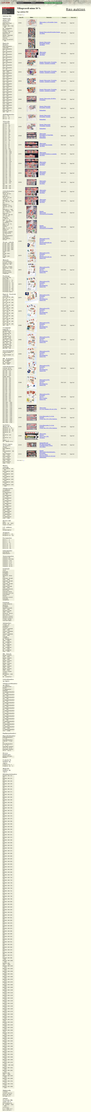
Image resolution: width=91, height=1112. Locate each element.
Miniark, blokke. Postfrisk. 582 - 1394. (8, 264)
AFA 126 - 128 (7, 158)
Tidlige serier (7, 368)
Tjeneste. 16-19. (8, 566)
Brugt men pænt (7, 1094)
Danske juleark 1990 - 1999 (7, 667)
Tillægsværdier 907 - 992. (7, 507)
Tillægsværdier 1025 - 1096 (7, 509)
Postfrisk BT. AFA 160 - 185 (8, 322)
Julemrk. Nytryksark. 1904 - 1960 (8, 674)
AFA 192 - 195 (7, 188)
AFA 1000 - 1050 (7, 402)
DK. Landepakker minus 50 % (7, 29)
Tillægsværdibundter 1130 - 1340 (9, 725)
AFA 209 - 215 (7, 372)
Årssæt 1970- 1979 (8, 246)
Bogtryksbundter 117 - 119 (7, 79)
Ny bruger (51, 2)
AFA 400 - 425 (7, 382)
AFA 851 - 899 (7, 395)
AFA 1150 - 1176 (7, 406)
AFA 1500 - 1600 (7, 419)
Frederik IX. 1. (7, 764)
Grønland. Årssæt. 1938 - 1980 (8, 579)
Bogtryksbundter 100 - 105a (7, 71)
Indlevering (6, 12)
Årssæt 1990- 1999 (8, 249)
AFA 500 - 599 (7, 386)
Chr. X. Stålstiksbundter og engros (8, 236)
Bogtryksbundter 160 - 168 (7, 98)
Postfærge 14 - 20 (8, 283)
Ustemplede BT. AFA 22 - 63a (7, 331)
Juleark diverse (7, 1093)
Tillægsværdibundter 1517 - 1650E (9, 730)
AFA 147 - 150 (7, 168)
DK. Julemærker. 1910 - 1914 (7, 643)
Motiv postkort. (7, 1110)
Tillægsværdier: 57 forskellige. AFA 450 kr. (43, 163)
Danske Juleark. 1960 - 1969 (7, 659)
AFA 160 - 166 (7, 174)
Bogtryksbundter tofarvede (7, 47)
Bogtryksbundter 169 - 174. (7, 100)
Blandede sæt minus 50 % (6, 33)
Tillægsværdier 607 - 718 (7, 499)
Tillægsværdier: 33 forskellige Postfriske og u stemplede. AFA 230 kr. (48, 154)
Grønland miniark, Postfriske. (8, 590)
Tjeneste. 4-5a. (7, 560)
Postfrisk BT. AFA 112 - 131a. (8, 308)
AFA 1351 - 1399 (7, 414)
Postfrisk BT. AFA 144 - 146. (8, 314)
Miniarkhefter (7, 270)
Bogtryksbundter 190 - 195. (7, 108)
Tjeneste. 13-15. (8, 564)
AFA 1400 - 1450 (7, 415)
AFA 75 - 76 (6, 143)
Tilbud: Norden (7, 619)
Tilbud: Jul (6, 624)
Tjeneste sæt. (7, 557)
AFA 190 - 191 (7, 187)
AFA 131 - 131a (7, 161)
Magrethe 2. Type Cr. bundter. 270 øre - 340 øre (8, 211)
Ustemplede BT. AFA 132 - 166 (7, 342)
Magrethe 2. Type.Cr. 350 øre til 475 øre (8, 215)
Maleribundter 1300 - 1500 (7, 460)
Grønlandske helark (6, 595)
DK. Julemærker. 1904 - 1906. (7, 640)
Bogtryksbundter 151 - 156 (7, 92)
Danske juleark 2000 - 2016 (7, 669)
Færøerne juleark (8, 616)
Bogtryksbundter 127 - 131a (7, 84)
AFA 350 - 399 (7, 381)
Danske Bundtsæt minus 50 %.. (8, 36)
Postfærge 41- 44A (8, 288)
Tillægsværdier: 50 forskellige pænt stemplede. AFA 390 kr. (46, 145)
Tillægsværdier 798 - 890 (7, 504)
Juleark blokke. (7, 671)
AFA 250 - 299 (7, 378)
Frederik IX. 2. (8, 766)
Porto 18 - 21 (7, 545)
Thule (4, 570)
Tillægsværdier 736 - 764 (7, 501)
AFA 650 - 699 (7, 389)
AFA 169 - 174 (7, 177)
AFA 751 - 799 (7, 392)
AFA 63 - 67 (6, 138)
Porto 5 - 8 (6, 541)
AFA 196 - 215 (7, 371)
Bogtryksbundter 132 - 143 (7, 87)
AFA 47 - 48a (6, 130)
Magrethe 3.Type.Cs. (6, 218)
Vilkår (4, 9)
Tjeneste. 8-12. (7, 563)
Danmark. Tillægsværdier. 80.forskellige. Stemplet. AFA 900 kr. (45, 44)
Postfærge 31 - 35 (8, 286)
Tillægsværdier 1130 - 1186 (7, 512)
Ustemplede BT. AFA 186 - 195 (7, 347)
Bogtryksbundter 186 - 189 (7, 106)
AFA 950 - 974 (7, 399)
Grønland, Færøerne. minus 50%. (7, 576)
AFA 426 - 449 (7, 384)
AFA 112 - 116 (7, 154)
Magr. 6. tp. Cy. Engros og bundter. (8, 229)
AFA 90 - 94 (6, 146)
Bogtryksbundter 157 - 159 (7, 95)
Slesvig (5, 38)
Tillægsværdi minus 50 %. (6, 490)
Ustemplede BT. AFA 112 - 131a (7, 339)
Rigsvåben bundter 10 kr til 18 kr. (8, 747)
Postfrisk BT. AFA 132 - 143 (8, 311)
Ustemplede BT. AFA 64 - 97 (7, 334)
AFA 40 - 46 (6, 128)
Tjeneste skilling (8, 559)
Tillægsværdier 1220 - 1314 (7, 515)
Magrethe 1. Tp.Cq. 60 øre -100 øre (7, 194)
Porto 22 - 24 (7, 546)
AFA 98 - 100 (6, 148)
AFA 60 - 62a (6, 137)
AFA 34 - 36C (6, 126)
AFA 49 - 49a (6, 131)
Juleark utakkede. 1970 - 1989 (8, 635)
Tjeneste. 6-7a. (7, 562)
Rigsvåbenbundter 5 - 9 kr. (8, 744)
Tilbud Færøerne (7, 604)
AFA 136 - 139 (7, 164)
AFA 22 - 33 (6, 124)
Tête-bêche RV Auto (8, 523)
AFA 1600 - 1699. (8, 421)
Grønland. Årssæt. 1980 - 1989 (8, 581)
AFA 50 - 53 (6, 133)
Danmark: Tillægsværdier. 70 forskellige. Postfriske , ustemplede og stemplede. (48, 63)
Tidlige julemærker (6, 637)
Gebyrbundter (6, 553)
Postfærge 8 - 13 (8, 281)
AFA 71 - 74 (6, 141)
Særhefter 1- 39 (7, 428)
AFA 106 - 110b (7, 153)
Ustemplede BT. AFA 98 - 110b (7, 337)
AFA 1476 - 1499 (7, 418)
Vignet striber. (7, 524)
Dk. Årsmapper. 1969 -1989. (7, 361)
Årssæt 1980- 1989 (8, 248)
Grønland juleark (8, 597)
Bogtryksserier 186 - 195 (7, 111)
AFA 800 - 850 (7, 394)
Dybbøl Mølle (6, 376)
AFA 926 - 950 (7, 398)
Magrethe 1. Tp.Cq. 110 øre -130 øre (7, 198)
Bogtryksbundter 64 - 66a (7, 60)
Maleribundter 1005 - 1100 (7, 454)
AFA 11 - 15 (6, 117)
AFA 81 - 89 (6, 144)
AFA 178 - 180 (7, 180)
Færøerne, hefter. (8, 613)
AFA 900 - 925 (7, 396)
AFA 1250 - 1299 (7, 411)
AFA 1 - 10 (6, 116)
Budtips (5, 13)
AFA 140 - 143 (7, 166)
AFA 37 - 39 (6, 127)
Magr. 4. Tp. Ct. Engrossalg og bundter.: (7, 221)
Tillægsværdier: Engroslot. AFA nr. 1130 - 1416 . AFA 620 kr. (44, 435)
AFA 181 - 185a (7, 181)
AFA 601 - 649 (7, 388)
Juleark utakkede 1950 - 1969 (8, 629)
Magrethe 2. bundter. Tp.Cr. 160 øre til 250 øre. (7, 206)
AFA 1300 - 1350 (7, 412)
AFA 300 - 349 (7, 379)
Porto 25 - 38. (7, 548)
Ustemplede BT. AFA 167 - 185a (7, 345)
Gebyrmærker (6, 552)
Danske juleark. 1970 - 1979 (7, 661)
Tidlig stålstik (7, 369)
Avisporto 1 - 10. (8, 534)
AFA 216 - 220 (7, 374)
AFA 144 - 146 (7, 167)
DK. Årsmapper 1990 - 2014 (7, 363)
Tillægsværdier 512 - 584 (7, 496)
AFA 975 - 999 (7, 401)
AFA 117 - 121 (7, 156)
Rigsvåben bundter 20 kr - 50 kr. (8, 750)
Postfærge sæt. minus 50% (7, 278)
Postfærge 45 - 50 (8, 290)
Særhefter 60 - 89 (8, 431)
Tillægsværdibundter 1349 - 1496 (9, 727)
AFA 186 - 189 (7, 185)
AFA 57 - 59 (6, 136)
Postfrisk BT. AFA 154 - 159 (8, 319)
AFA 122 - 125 (7, 157)
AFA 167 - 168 (7, 176)
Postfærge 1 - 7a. (8, 280)
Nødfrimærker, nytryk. (7, 239)
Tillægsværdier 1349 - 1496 (7, 517)
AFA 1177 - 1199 (7, 408)
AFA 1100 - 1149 (7, 405)
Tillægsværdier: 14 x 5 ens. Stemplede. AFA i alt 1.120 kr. (48, 408)
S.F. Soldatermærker (7, 529)
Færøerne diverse (8, 617)
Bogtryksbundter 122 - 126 (7, 82)
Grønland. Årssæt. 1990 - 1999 (8, 584)
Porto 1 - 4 (6, 539)
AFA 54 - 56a (6, 134)
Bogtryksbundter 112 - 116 (7, 76)
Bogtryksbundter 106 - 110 (7, 74)
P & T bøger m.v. (8, 1108)
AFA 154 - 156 (7, 171)
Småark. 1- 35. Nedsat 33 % (8, 441)
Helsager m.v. (7, 1096)
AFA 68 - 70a (6, 140)
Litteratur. (6, 1107)
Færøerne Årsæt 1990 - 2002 (7, 611)
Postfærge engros (8, 291)
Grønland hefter (7, 591)
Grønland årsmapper (5, 572)
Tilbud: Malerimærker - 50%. (7, 448)
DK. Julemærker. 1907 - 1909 (7, 645)
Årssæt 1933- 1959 (8, 245)
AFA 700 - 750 (7, 391)
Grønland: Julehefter (6, 599)
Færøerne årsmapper (5, 606)
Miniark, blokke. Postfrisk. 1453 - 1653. (8, 268)
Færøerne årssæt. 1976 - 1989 (8, 609)
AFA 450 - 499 (7, 385)
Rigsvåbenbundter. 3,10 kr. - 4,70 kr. (8, 741)
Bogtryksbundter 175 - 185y (7, 103)
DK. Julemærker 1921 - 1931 (7, 651)
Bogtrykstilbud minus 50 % (7, 24)
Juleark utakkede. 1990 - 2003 (8, 632)
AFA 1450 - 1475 (7, 416)
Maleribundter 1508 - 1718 (7, 462)
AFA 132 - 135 (7, 163)
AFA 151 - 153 (7, 170)
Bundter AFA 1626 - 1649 (6, 1074)
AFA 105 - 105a (7, 151)
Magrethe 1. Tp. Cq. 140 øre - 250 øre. (8, 202)
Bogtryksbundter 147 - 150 (7, 90)
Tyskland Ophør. (7, 620)
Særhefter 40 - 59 (8, 429)
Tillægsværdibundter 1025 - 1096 (9, 722)
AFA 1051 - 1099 (7, 404)
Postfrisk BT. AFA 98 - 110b (8, 306)
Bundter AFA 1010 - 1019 (6, 964)
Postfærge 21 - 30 (8, 284)
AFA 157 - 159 (7, 173)
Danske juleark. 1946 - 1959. (7, 656)
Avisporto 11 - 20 (8, 535)
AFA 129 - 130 (7, 160)
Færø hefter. (6, 615)
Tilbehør (5, 1091)
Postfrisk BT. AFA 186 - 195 (8, 324)
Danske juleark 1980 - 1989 (7, 664)
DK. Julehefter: (7, 677)
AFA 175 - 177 (7, 178)
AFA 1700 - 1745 (7, 422)
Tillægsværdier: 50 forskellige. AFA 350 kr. (43, 54)
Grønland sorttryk (8, 593)
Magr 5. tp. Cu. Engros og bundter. (7, 225)
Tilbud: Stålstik (8, 31)
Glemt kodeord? (58, 2)
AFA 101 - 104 (7, 150)
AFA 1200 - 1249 (7, 409)
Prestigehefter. (7, 261)
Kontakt (5, 10)
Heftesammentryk (7, 1103)
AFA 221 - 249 (7, 375)
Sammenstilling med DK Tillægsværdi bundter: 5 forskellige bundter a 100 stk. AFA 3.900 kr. (46, 445)
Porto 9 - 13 (6, 542)
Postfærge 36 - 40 (8, 287)
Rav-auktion (75, 9)
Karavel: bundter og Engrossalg (8, 232)
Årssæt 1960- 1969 (8, 243)
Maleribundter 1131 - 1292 (7, 457)
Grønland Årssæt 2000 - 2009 (7, 587)
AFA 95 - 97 (6, 147)
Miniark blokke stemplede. (7, 273)
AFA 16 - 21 (6, 118)
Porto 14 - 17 (7, 544)
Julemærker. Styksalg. (6, 626)
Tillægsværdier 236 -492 (7, 493)
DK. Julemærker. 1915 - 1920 (7, 648)
